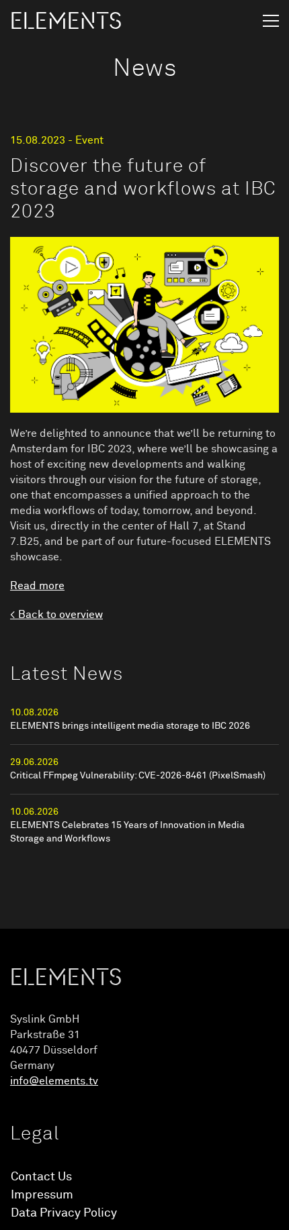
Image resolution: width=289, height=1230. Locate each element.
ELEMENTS (66, 21)
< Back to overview (56, 614)
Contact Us (41, 1177)
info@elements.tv (54, 1081)
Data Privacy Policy (64, 1213)
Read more (37, 585)
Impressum (42, 1195)
